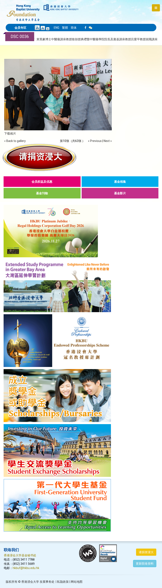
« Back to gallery (15, 141)
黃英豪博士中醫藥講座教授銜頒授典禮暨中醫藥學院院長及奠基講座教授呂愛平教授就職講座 (97, 39)
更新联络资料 (145, 563)
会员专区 (20, 27)
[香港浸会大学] (61, 7)
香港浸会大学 (30, 581)
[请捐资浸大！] (81, 157)
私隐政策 (63, 581)
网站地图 (76, 581)
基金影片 (120, 193)
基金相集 (120, 181)
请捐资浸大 (146, 552)
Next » (108, 141)
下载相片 (10, 133)
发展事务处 (47, 581)
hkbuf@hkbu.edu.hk (26, 568)
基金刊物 (42, 193)
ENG (56, 27)
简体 (74, 27)
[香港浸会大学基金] (23, 10)
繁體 (65, 27)
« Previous (95, 141)
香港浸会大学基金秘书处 (20, 555)
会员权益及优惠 (42, 181)
